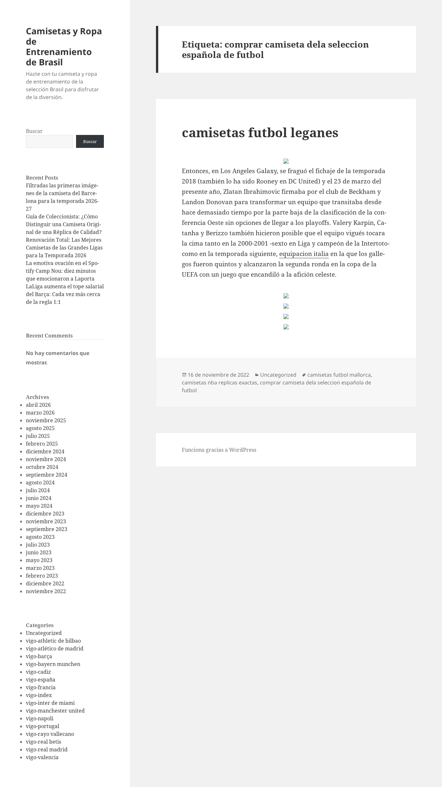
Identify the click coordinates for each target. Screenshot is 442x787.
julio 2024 (38, 490)
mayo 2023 (39, 560)
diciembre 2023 (45, 513)
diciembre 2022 (45, 583)
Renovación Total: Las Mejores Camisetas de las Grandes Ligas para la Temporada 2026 (64, 247)
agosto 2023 (40, 536)
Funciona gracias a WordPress (219, 449)
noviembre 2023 (46, 521)
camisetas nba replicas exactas (219, 382)
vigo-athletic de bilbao (53, 640)
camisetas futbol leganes (260, 132)
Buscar (34, 131)
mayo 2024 (39, 505)
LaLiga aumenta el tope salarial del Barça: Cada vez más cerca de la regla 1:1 (65, 294)
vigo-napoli (39, 718)
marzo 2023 (40, 567)
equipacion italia (304, 253)
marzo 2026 (40, 412)
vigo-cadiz (38, 671)
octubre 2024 (42, 467)
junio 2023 (38, 552)
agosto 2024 (40, 482)
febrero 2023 (42, 575)
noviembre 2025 (46, 420)
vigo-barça (39, 656)
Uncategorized (44, 633)
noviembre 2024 (46, 459)
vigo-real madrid (47, 749)
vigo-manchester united (55, 710)
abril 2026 (38, 404)
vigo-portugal (42, 726)
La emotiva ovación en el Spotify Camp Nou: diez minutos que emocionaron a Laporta (62, 271)
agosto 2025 (40, 428)
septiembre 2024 (46, 474)
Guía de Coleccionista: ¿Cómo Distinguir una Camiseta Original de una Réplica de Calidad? (64, 224)
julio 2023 (38, 544)
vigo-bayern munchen (53, 664)
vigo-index (39, 695)
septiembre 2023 (46, 529)
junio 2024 (38, 498)
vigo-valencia (42, 757)
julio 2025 (38, 435)
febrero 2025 (42, 443)
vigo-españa (40, 679)
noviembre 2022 (46, 591)
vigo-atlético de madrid (54, 648)
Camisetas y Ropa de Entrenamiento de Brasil (64, 46)
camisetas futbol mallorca (339, 374)
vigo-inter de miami (50, 702)
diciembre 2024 (45, 451)
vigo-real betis (43, 741)
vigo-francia (41, 687)
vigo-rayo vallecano (50, 733)
